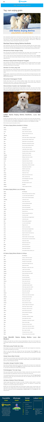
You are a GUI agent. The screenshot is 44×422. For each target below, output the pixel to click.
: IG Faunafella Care (28, 406)
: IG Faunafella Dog (28, 408)
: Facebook (27, 404)
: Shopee (26, 410)
